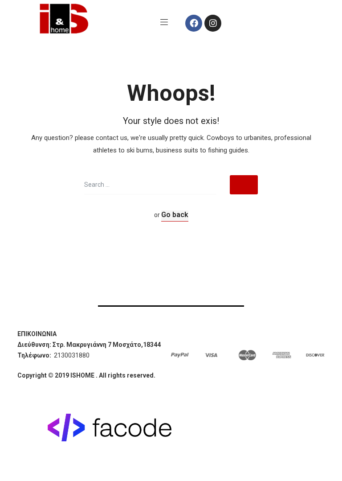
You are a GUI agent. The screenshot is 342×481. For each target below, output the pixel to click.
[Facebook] (193, 23)
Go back (174, 214)
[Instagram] (212, 23)
